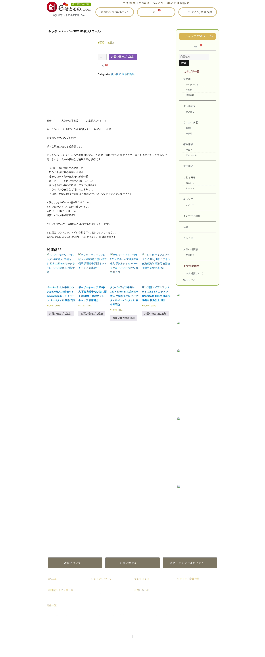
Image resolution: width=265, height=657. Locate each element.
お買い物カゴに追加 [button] (60, 313)
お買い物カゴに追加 (122, 56)
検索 (183, 63)
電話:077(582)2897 (114, 12)
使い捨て (116, 74)
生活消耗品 (128, 74)
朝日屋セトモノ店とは (104, 22)
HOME (75, 22)
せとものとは (159, 22)
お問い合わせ (186, 22)
